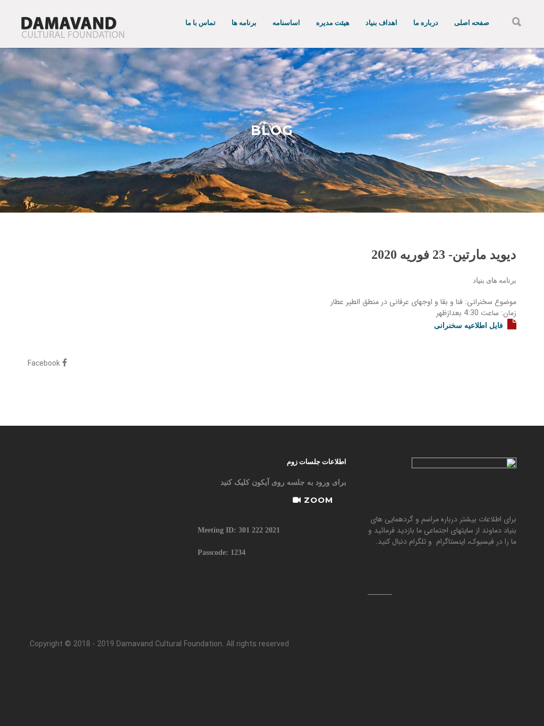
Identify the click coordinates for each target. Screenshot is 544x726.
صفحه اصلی (471, 23)
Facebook (45, 363)
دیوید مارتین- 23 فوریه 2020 (443, 254)
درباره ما (425, 23)
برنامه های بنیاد (494, 280)
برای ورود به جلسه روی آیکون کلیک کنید (283, 482)
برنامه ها (244, 23)
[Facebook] (380, 581)
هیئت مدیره (333, 23)
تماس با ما (200, 23)
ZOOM (317, 500)
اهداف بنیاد (381, 23)
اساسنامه (286, 23)
